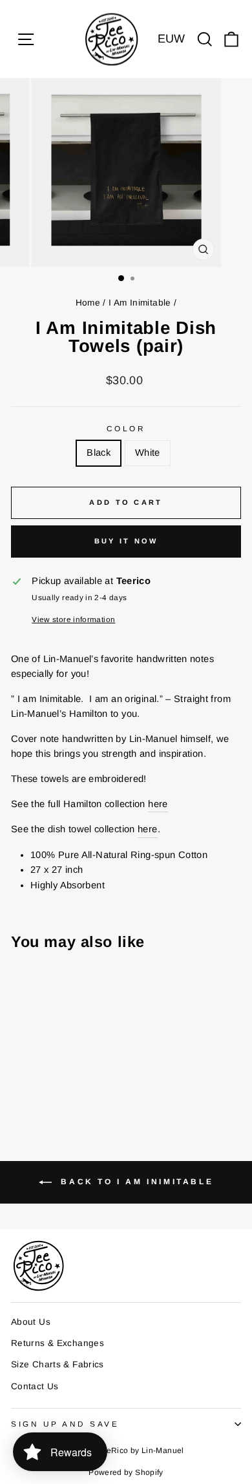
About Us (30, 1322)
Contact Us (35, 1386)
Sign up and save (65, 1424)
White (147, 452)
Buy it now (126, 541)
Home (88, 303)
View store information (73, 619)
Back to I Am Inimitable (135, 1181)
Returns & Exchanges (57, 1343)
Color (126, 428)
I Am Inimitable (140, 303)
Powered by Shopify (126, 1472)
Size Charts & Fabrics (57, 1364)
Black (98, 452)
